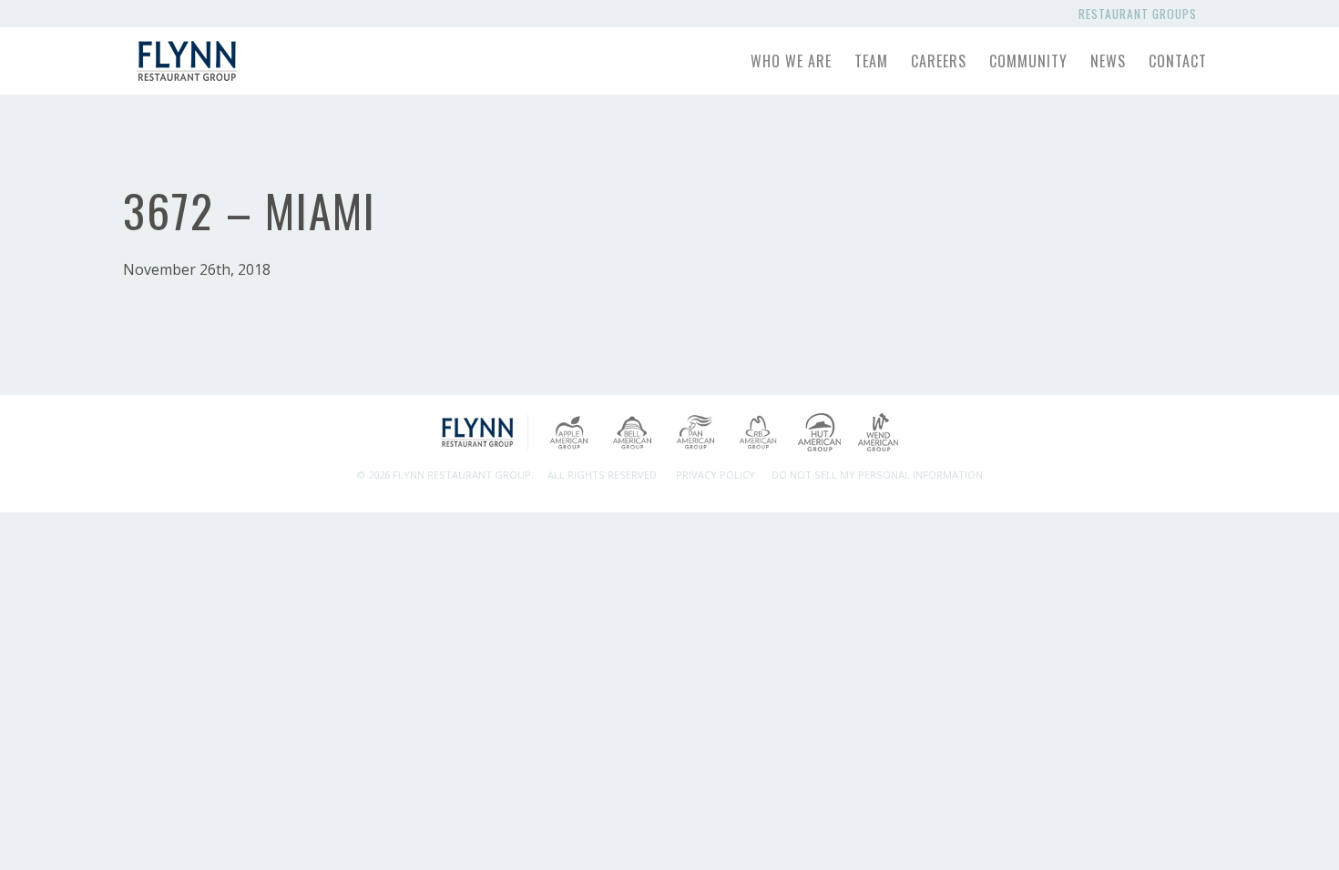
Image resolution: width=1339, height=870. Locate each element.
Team (871, 61)
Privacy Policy (715, 474)
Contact (1178, 61)
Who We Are (791, 61)
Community (1028, 61)
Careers (938, 61)
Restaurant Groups (1141, 14)
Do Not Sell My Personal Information (877, 474)
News (1108, 61)
